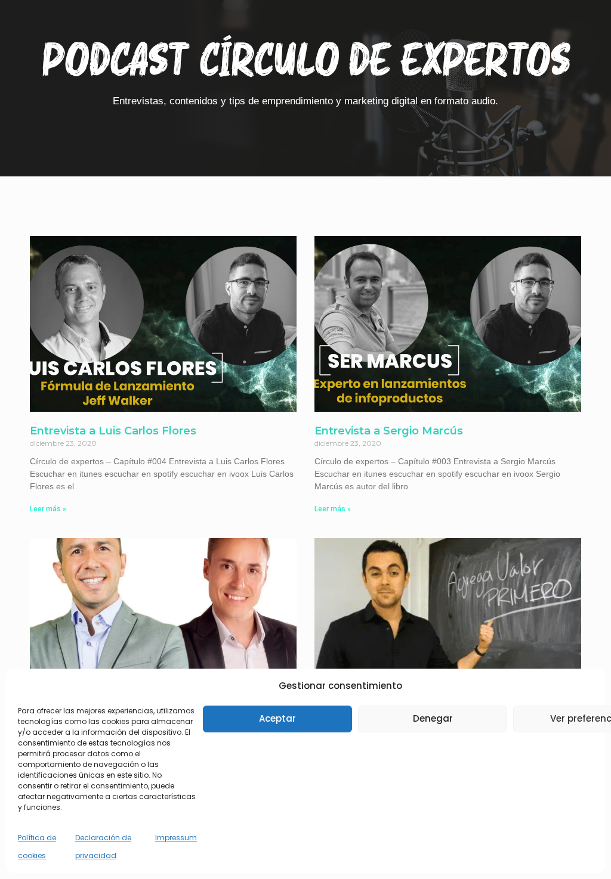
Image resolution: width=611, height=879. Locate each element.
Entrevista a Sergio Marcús (388, 430)
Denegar (433, 718)
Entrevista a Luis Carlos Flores (113, 430)
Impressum (176, 838)
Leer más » (48, 509)
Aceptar (277, 718)
